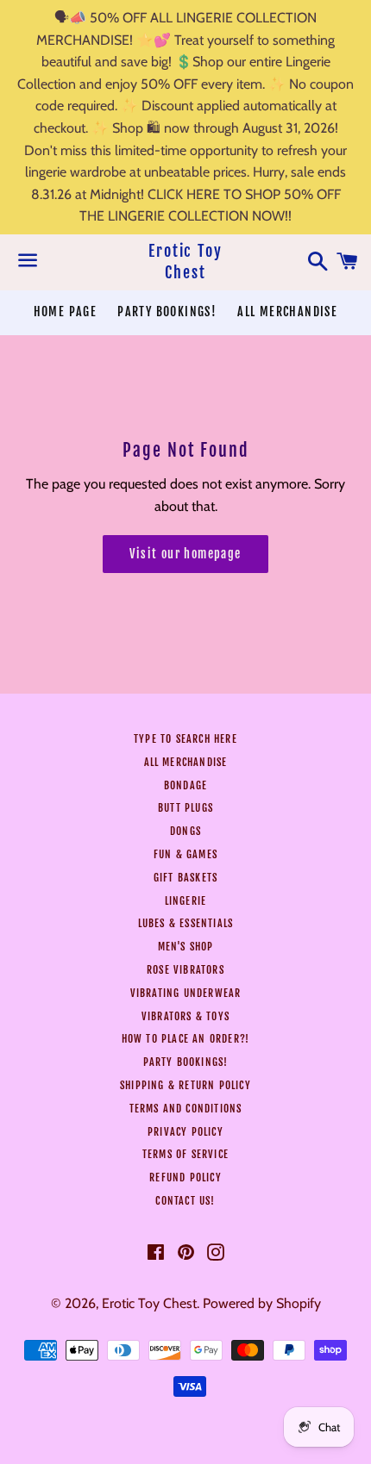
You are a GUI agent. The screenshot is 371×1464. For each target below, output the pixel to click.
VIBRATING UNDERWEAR (186, 993)
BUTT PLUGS (185, 807)
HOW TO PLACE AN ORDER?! (186, 1038)
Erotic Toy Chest (185, 261)
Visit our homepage (185, 553)
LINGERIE (186, 900)
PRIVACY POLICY (185, 1131)
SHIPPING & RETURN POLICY (185, 1085)
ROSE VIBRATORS (185, 969)
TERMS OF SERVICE (185, 1154)
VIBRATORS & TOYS (185, 1016)
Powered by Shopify (262, 1303)
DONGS (185, 831)
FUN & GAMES (185, 854)
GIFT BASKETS (185, 877)
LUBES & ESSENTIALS (186, 923)
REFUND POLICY (185, 1177)
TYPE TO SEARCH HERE (185, 738)
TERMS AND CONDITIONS (185, 1108)
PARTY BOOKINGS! (167, 311)
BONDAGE (185, 785)
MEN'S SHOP (186, 946)
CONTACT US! (185, 1200)
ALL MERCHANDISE (287, 311)
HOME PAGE (65, 311)
